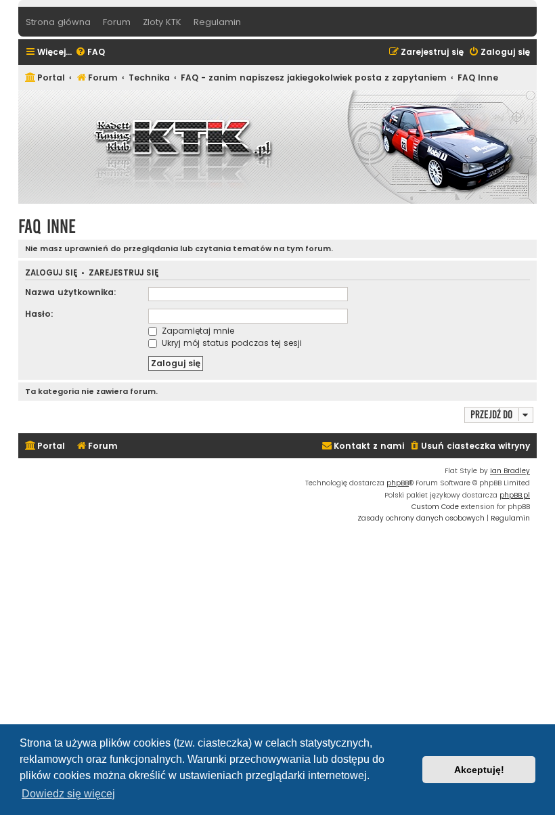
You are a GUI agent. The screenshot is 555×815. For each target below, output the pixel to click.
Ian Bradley (510, 471)
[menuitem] (90, 52)
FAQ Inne (47, 226)
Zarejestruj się (123, 273)
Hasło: (39, 314)
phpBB (397, 483)
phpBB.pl (515, 495)
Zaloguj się (51, 273)
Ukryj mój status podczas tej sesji (230, 343)
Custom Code (435, 507)
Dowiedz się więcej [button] (68, 793)
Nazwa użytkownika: (70, 292)
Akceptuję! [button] (479, 769)
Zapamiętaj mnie (196, 330)
